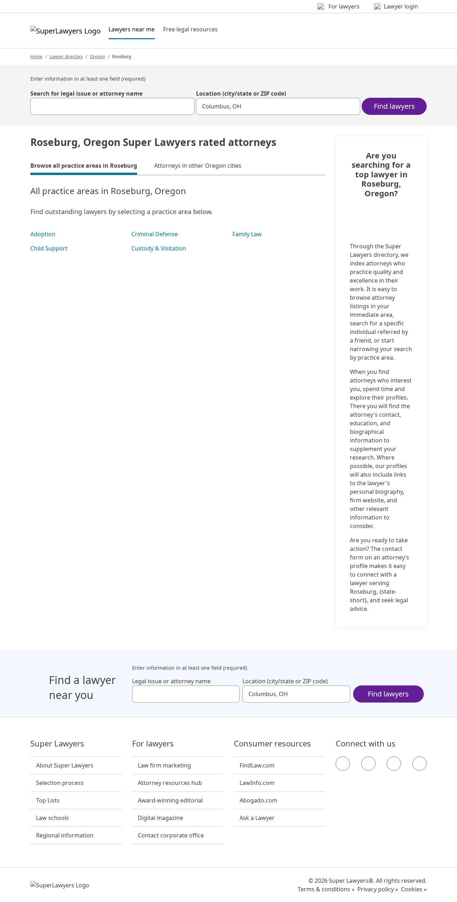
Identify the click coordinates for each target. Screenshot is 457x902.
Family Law (247, 234)
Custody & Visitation (158, 248)
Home (36, 57)
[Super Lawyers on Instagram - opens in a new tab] (368, 763)
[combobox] (112, 106)
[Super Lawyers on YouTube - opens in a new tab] (394, 763)
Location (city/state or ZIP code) (241, 93)
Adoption (42, 234)
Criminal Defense (154, 234)
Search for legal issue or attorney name (86, 93)
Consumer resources (272, 744)
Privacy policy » (377, 889)
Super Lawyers (57, 744)
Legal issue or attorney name (171, 681)
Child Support (48, 248)
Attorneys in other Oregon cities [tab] (197, 165)
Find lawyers (394, 106)
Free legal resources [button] (190, 29)
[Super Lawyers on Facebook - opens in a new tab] (343, 763)
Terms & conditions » (326, 889)
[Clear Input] (186, 106)
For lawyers (153, 744)
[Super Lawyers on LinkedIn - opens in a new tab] (419, 763)
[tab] (83, 166)
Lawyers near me (132, 29)
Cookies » (414, 889)
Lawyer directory (66, 57)
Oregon (97, 57)
